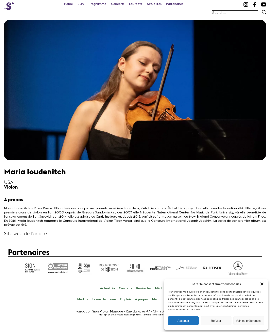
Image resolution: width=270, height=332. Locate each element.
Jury (81, 4)
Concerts (117, 4)
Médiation (162, 288)
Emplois (125, 299)
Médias (82, 299)
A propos (141, 299)
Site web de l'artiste (25, 233)
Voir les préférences (249, 320)
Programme (97, 4)
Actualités (154, 4)
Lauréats (135, 4)
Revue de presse (104, 299)
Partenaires (174, 4)
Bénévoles (143, 288)
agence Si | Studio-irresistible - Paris (151, 315)
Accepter (183, 320)
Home (68, 4)
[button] (262, 284)
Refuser (216, 320)
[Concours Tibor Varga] (9, 5)
